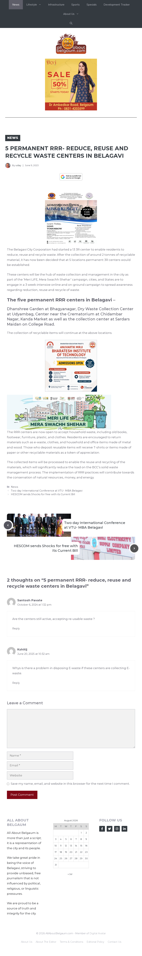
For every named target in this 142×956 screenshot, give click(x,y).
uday (18, 165)
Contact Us (114, 941)
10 (56, 845)
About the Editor (46, 941)
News (15, 4)
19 (66, 852)
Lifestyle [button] (31, 4)
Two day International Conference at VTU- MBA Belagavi (46, 490)
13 (71, 845)
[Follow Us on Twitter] (109, 829)
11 (60, 845)
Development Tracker (117, 4)
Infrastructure (56, 4)
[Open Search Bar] (71, 23)
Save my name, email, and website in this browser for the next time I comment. (70, 783)
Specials (92, 4)
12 (66, 845)
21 (76, 852)
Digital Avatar (98, 933)
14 (76, 845)
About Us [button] (68, 14)
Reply (16, 628)
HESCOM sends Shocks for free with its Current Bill (43, 494)
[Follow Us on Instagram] (117, 829)
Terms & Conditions (71, 941)
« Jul (70, 874)
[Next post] (134, 548)
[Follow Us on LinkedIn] (124, 829)
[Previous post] (8, 525)
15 (81, 845)
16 (86, 845)
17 (56, 852)
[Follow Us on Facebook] (102, 829)
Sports (75, 4)
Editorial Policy (95, 941)
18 (61, 852)
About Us (26, 941)
